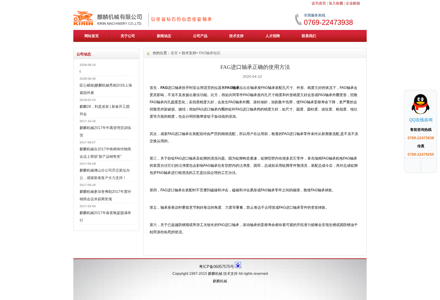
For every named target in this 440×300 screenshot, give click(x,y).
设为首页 (319, 3)
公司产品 (200, 36)
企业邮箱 (353, 3)
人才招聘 (272, 36)
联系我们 (309, 36)
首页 (174, 53)
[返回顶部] (429, 165)
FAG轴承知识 (209, 53)
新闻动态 (164, 36)
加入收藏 (336, 3)
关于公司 (128, 36)
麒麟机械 (215, 274)
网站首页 (91, 36)
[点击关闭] (430, 89)
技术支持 (236, 36)
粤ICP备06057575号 (216, 266)
